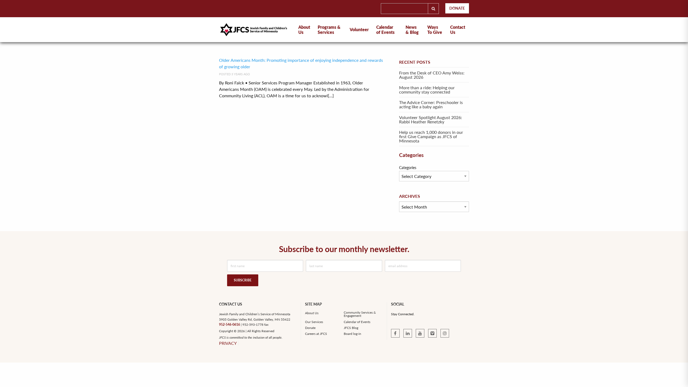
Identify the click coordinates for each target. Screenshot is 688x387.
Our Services (314, 322)
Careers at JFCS (316, 333)
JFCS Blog (351, 327)
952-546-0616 (229, 324)
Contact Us (457, 29)
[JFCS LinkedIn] (407, 333)
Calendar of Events (385, 29)
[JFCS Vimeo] (432, 333)
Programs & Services (329, 29)
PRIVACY (228, 343)
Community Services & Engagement (360, 314)
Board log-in (352, 333)
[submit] (433, 8)
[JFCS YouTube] (420, 333)
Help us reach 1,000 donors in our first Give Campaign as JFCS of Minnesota (431, 136)
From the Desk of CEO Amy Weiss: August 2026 (431, 75)
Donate (457, 8)
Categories (407, 167)
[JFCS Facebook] (395, 333)
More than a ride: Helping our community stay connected (427, 89)
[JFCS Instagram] (444, 333)
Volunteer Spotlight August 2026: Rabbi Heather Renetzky (430, 119)
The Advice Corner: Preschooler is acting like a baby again (431, 104)
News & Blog (412, 29)
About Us (311, 313)
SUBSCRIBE (243, 280)
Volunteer (359, 29)
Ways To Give (434, 29)
